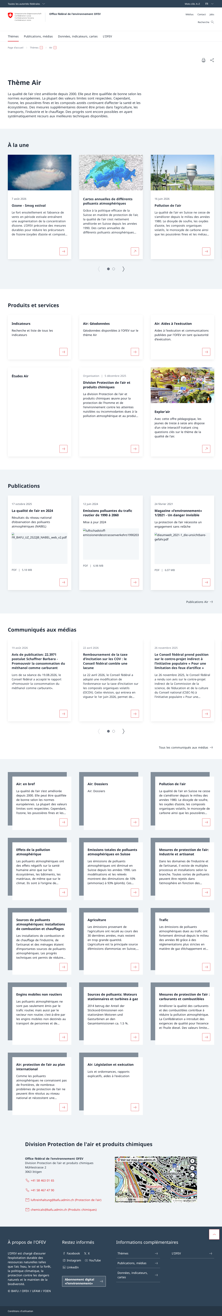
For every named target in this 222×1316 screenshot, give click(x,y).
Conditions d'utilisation (20, 1311)
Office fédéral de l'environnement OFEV (75, 14)
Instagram (74, 1260)
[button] (13, 36)
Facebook (73, 1253)
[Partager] (212, 60)
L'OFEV (176, 1253)
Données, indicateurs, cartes (133, 1275)
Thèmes (123, 1253)
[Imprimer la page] (203, 60)
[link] (39, 801)
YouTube (95, 1260)
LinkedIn (73, 1267)
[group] (39, 207)
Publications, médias (132, 1263)
